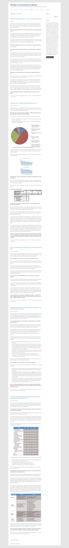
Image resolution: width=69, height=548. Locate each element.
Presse (37, 9)
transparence (37, 239)
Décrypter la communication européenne (23, 5)
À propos (16, 9)
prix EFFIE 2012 (28, 40)
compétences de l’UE (36, 475)
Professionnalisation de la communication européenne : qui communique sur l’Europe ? (25, 308)
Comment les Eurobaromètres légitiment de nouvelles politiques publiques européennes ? (25, 397)
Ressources (42, 9)
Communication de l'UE (23, 95)
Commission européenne (14, 533)
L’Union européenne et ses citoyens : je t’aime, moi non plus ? (26, 402)
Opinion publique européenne (31, 532)
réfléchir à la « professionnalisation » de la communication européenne (27, 316)
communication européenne (36, 95)
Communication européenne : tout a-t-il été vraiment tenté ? (26, 19)
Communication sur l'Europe (31, 389)
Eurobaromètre (20, 533)
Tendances (48, 9)
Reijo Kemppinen (15, 271)
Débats (26, 9)
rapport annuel (22, 109)
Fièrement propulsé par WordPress (15, 543)
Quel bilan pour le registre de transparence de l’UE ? (23, 103)
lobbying (33, 239)
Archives (21, 9)
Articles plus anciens (14, 539)
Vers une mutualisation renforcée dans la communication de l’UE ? (26, 248)
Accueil (11, 9)
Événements (31, 9)
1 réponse (11, 21)
